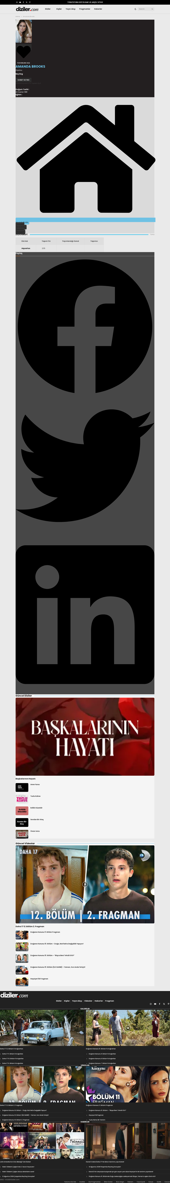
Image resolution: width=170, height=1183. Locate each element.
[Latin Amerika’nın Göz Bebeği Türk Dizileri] (42, 1141)
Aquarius (26, 248)
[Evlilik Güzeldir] (22, 810)
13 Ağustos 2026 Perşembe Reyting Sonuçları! (105, 1167)
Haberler (98, 9)
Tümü (152, 234)
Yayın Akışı (70, 9)
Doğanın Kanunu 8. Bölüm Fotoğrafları (102, 1059)
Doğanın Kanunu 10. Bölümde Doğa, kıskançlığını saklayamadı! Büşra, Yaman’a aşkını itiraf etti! (122, 1176)
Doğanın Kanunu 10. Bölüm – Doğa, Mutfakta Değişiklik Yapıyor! (56, 944)
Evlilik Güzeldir (36, 808)
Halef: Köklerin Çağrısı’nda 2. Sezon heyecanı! (18, 1167)
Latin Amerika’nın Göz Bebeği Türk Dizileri (15, 1162)
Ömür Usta (35, 831)
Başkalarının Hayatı (26, 779)
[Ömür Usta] (22, 834)
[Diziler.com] (27, 9)
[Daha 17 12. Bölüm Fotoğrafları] (42, 1028)
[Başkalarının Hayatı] (85, 737)
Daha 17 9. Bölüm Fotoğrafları (12, 1063)
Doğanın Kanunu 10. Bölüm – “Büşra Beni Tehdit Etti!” (52, 955)
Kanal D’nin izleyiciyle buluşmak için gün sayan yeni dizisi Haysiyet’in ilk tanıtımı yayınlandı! (121, 1172)
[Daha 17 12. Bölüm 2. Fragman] (85, 884)
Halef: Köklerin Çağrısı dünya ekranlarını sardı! (18, 1172)
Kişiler (59, 9)
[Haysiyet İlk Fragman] (22, 981)
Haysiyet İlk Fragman (39, 979)
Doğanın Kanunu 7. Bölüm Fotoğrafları (102, 1063)
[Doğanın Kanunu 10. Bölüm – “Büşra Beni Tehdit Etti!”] (22, 958)
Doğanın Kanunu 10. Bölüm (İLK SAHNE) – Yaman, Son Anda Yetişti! (57, 967)
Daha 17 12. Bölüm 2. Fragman (30, 926)
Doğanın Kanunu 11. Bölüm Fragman (45, 932)
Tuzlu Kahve (35, 796)
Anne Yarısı (35, 784)
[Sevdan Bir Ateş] (22, 822)
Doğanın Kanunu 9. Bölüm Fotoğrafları (102, 1054)
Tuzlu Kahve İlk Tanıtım (97, 1120)
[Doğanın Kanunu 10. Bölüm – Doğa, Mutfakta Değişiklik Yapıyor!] (22, 946)
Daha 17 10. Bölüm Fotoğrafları (12, 1059)
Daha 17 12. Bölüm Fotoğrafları (11, 1049)
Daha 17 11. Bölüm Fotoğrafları (12, 1054)
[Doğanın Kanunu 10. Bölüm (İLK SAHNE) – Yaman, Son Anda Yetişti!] (22, 970)
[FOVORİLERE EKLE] (24, 47)
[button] (85, 326)
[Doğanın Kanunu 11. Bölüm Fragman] (22, 935)
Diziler (48, 9)
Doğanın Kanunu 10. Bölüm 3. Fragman (15, 1120)
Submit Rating (23, 80)
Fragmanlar (84, 9)
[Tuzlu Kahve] (22, 799)
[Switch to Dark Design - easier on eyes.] (135, 9)
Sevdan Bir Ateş (37, 819)
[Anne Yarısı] (22, 787)
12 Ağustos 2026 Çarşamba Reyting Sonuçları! (18, 1176)
